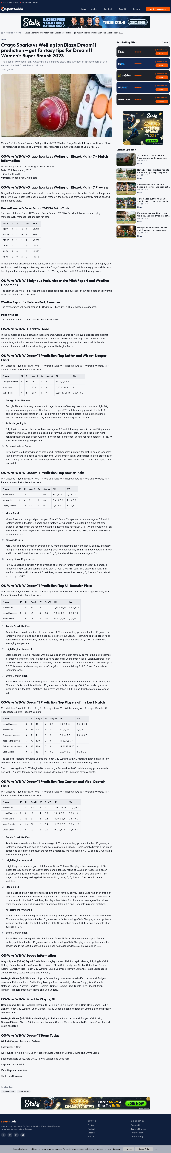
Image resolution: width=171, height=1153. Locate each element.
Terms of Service (138, 1129)
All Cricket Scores (11, 2)
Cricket (94, 9)
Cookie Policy (137, 1136)
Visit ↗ (162, 54)
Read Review (162, 50)
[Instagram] (16, 1135)
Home (83, 9)
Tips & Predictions (157, 9)
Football (108, 9)
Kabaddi (122, 9)
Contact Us (136, 1125)
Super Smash (24, 1091)
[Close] (156, 1149)
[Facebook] (3, 1135)
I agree (129, 1149)
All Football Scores (30, 2)
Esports (136, 9)
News (18, 33)
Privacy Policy (137, 1133)
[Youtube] (22, 1135)
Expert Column (8, 1091)
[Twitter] (9, 1135)
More (166, 42)
